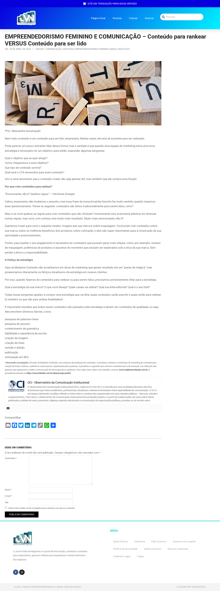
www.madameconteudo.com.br (133, 370)
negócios (123, 49)
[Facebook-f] (16, 572)
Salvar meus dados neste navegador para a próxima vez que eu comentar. (41, 508)
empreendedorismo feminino (92, 49)
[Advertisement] (190, 81)
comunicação (53, 49)
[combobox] (181, 17)
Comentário (11, 458)
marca (113, 49)
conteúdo (68, 49)
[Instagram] (22, 572)
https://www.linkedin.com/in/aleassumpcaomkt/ (49, 373)
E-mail (8, 496)
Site (6, 502)
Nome (8, 489)
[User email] (8, 408)
